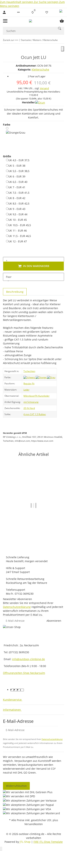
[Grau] (51, 377)
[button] (18, 12)
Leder (26, 389)
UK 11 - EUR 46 (17, 230)
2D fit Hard (29, 408)
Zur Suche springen (46, 2)
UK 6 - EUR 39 (16, 176)
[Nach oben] (1, 849)
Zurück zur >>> (10, 40)
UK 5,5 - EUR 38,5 (18, 171)
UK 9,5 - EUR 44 (17, 214)
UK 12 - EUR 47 (17, 241)
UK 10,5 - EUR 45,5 (19, 225)
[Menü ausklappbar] (5, 21)
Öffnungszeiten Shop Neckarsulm (24, 673)
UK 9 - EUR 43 (16, 209)
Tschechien (29, 371)
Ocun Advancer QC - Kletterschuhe (33, 536)
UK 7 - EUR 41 (16, 187)
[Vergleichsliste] (32, 12)
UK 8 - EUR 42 (16, 198)
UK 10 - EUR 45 (17, 219)
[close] (62, 48)
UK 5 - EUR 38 (16, 165)
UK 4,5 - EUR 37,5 (18, 160)
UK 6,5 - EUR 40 (17, 182)
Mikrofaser (29, 395)
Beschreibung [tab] (14, 291)
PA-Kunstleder (42, 395)
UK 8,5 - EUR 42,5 (18, 203)
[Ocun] (40, 102)
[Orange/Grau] (15, 138)
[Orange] (41, 377)
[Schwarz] (29, 377)
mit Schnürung (31, 402)
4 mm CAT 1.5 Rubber (34, 414)
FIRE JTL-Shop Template (48, 842)
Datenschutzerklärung (17, 607)
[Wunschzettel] (46, 12)
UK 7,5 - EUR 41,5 (18, 192)
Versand (44, 88)
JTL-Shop (25, 842)
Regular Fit (28, 383)
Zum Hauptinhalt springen (17, 2)
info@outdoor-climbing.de (28, 659)
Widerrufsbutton (16, 786)
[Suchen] (59, 28)
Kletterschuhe (40, 69)
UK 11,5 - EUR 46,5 (19, 236)
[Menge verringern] (6, 253)
